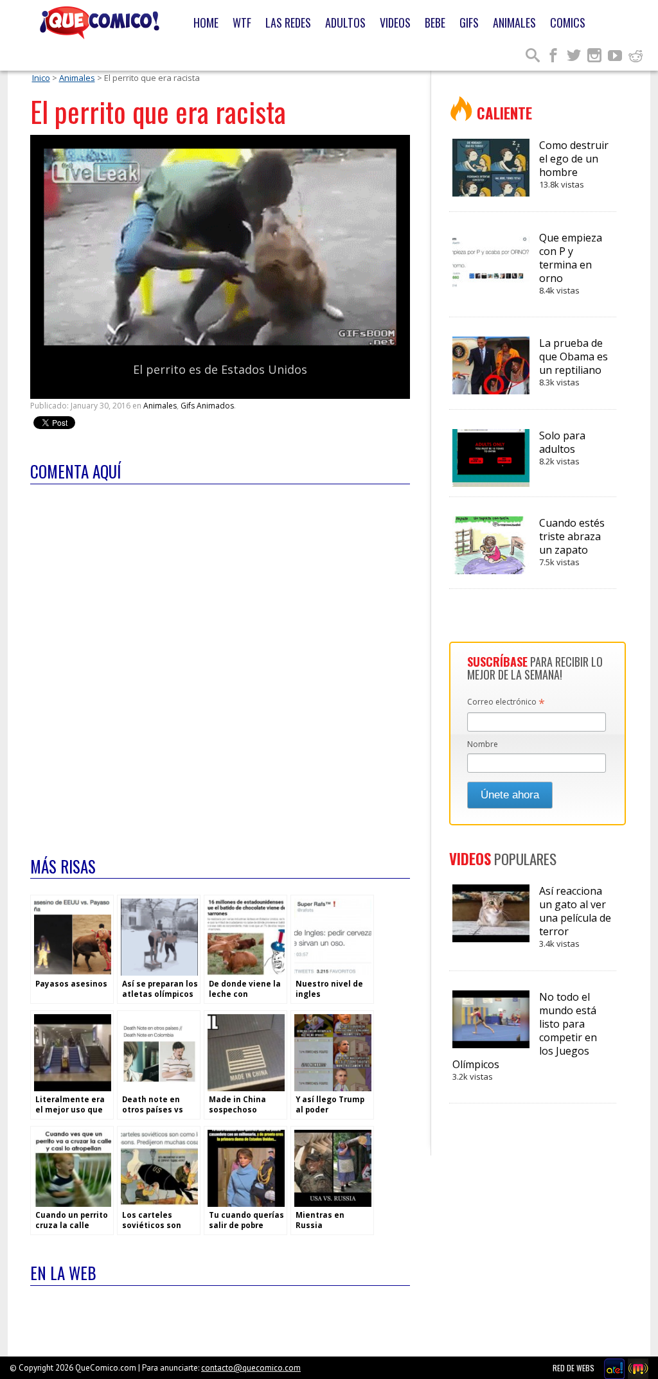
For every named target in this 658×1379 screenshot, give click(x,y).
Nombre (482, 744)
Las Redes (288, 22)
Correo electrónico (506, 703)
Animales (514, 22)
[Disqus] (220, 662)
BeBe (435, 22)
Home (205, 22)
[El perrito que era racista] (220, 343)
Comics (567, 22)
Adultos (345, 22)
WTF (242, 22)
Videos (395, 22)
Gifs (469, 22)
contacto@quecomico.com (251, 1367)
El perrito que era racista (158, 111)
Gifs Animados (207, 405)
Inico (41, 77)
